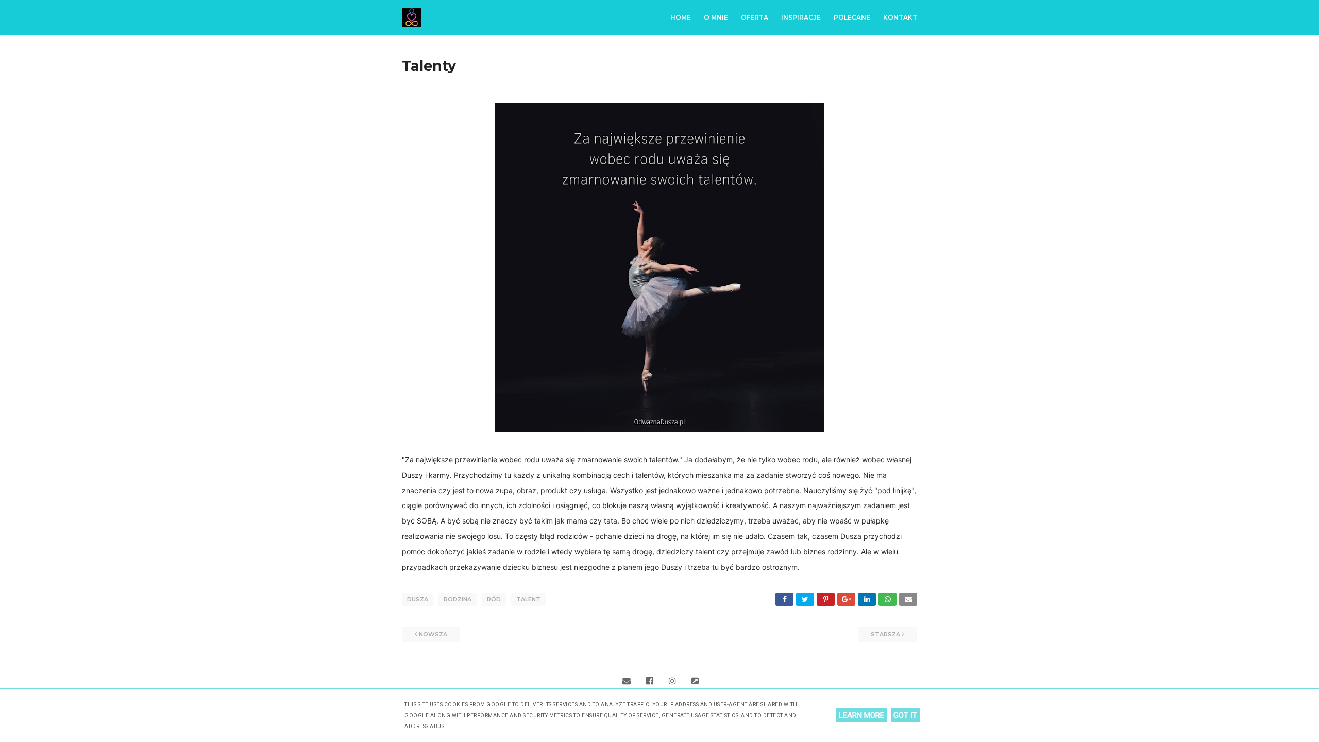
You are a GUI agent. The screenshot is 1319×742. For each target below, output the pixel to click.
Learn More (861, 715)
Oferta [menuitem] (754, 17)
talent (528, 599)
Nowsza (433, 634)
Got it (905, 715)
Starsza (885, 634)
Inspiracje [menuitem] (801, 17)
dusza (417, 599)
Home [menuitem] (680, 17)
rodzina (457, 599)
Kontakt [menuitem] (900, 17)
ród (494, 599)
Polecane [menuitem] (852, 17)
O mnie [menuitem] (716, 17)
